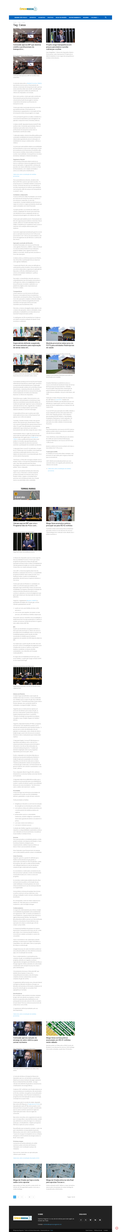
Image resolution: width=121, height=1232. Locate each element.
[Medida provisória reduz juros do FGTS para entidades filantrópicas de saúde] (60, 334)
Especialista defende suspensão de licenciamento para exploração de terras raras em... (27, 345)
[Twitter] (97, 1)
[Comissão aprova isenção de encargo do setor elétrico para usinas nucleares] (27, 1028)
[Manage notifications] (116, 1228)
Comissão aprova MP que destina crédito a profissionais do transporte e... (27, 47)
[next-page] (33, 1197)
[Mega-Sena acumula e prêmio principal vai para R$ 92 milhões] (60, 514)
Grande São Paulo (20, 17)
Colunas (94, 17)
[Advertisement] (75, 9)
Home (14, 22)
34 (29, 1197)
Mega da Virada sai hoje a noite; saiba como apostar (26, 1181)
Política (50, 17)
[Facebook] (94, 1)
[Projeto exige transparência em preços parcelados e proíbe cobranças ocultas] (60, 35)
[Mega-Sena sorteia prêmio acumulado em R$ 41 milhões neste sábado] (60, 1028)
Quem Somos (89, 1230)
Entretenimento (75, 17)
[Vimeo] (100, 1)
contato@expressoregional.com (52, 1224)
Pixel (51, 1230)
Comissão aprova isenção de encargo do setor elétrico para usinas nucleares (25, 1040)
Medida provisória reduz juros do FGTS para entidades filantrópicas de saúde (60, 345)
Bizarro (86, 17)
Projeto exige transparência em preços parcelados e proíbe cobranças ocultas (59, 47)
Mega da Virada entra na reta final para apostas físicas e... (60, 1181)
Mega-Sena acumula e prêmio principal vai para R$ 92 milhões (59, 524)
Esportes (33, 17)
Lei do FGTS (58, 399)
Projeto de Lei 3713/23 (34, 1104)
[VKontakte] (103, 1)
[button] (106, 17)
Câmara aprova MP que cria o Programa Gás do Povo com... (25, 524)
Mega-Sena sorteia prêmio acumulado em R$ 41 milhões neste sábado (58, 1040)
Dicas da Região (61, 17)
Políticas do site (98, 1230)
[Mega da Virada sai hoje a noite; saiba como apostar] (27, 1171)
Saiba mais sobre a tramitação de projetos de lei (26, 1158)
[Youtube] (106, 1)
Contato (106, 1230)
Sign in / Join (44, 1)
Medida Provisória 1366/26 (34, 83)
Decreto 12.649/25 (31, 600)
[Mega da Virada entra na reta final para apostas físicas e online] (60, 1171)
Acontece (41, 17)
